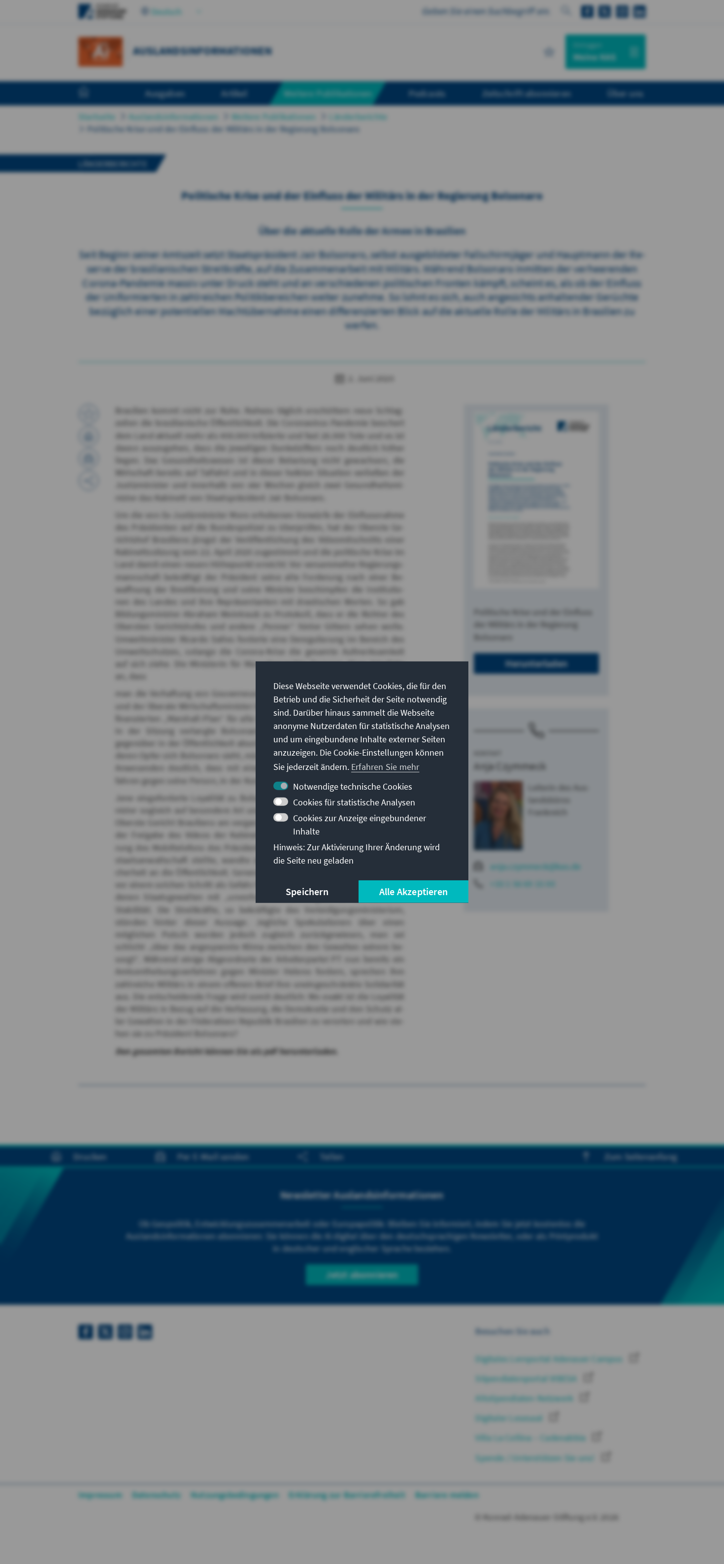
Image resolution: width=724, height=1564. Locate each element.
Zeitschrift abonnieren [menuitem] (526, 93)
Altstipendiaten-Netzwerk (525, 1398)
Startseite (96, 116)
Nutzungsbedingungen (235, 1494)
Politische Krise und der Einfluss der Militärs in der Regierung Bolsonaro (223, 129)
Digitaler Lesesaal (510, 1418)
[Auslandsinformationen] (100, 50)
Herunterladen (536, 663)
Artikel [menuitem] (234, 93)
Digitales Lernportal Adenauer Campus (550, 1358)
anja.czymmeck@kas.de (535, 866)
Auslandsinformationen (173, 116)
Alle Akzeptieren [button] (413, 891)
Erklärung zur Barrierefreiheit (347, 1494)
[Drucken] (89, 436)
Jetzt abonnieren (362, 1274)
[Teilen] (89, 480)
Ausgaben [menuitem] (165, 93)
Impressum (100, 1494)
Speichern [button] (307, 891)
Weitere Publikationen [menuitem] (328, 93)
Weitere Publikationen (273, 116)
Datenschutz (156, 1494)
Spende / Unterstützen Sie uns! (535, 1457)
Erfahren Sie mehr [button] (385, 766)
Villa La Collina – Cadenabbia (531, 1437)
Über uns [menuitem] (625, 93)
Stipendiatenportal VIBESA (527, 1378)
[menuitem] (93, 94)
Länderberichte (358, 116)
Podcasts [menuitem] (427, 93)
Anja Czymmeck (510, 766)
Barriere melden (447, 1494)
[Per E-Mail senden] (89, 458)
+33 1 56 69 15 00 (522, 883)
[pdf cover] (536, 500)
